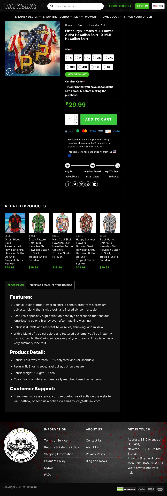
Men (77, 16)
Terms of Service (56, 440)
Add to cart (98, 119)
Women (90, 16)
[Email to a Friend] (82, 184)
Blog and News (96, 461)
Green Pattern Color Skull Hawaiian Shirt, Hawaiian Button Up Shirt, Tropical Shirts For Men (39, 250)
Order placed (72, 176)
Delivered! (114, 176)
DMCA (48, 467)
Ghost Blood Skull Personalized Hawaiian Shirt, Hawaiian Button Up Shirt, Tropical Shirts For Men (15, 251)
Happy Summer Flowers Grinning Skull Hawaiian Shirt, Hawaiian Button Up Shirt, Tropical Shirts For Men (86, 251)
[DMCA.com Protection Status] (126, 489)
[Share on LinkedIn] (95, 184)
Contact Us (94, 440)
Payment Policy (54, 461)
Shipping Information (58, 454)
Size (68, 49)
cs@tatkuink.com (88, 401)
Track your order (138, 16)
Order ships (92, 176)
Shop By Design (26, 16)
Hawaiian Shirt (98, 25)
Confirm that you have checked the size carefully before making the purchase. (89, 91)
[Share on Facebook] (68, 184)
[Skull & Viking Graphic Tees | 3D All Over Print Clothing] (20, 6)
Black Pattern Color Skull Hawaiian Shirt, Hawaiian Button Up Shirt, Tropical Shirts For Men (110, 250)
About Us (92, 447)
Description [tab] (16, 285)
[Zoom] (9, 71)
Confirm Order (75, 81)
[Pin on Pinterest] (88, 184)
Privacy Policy (95, 454)
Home (68, 25)
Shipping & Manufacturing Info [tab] (51, 285)
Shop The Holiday (56, 16)
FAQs (47, 474)
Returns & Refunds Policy (61, 447)
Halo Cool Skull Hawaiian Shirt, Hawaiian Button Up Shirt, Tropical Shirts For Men (62, 248)
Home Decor (109, 16)
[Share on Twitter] (75, 184)
